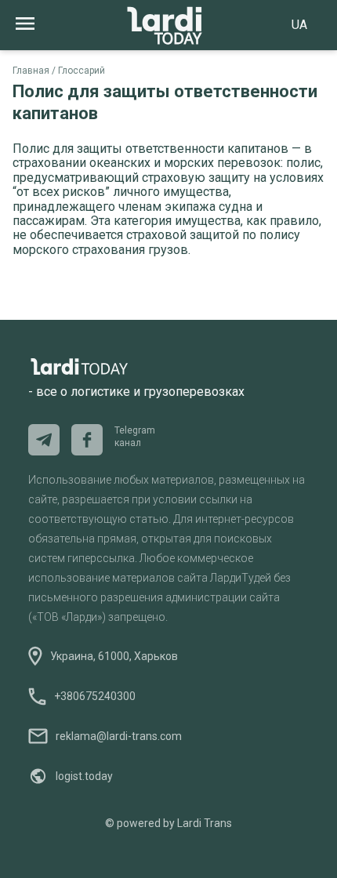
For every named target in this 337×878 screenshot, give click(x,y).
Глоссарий (81, 70)
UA (299, 24)
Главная (31, 70)
